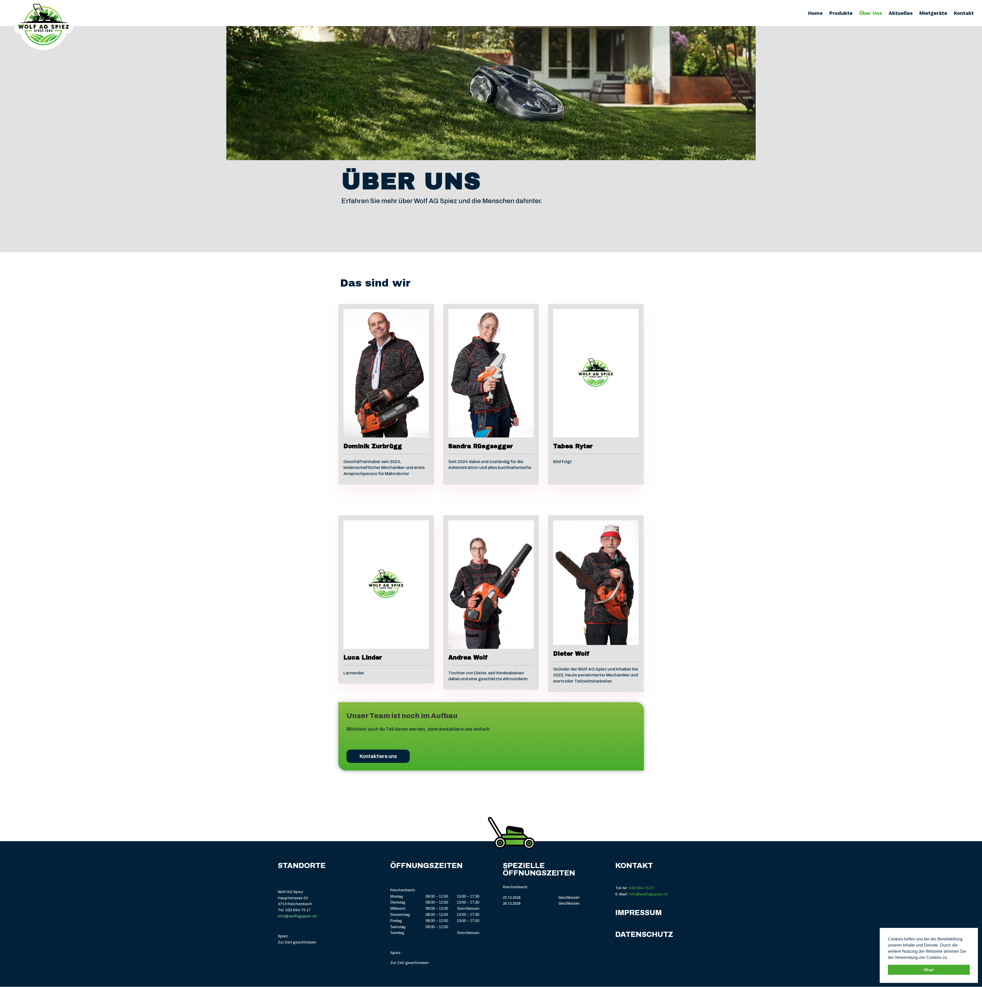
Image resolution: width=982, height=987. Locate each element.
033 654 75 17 (641, 888)
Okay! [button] (929, 970)
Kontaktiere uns (378, 756)
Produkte (841, 13)
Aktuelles (901, 13)
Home (815, 13)
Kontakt (964, 13)
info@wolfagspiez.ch (297, 916)
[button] (950, 958)
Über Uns (870, 13)
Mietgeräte (933, 13)
